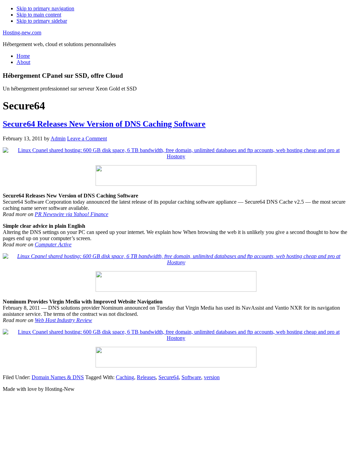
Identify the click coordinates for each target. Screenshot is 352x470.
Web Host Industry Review (63, 320)
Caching (125, 377)
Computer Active (53, 244)
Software (191, 377)
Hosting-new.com (22, 32)
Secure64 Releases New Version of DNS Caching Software (104, 123)
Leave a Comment (87, 138)
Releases (146, 377)
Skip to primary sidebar (41, 21)
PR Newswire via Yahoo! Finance (71, 214)
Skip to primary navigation (45, 8)
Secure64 (168, 377)
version (212, 377)
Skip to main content (38, 15)
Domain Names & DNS (58, 377)
